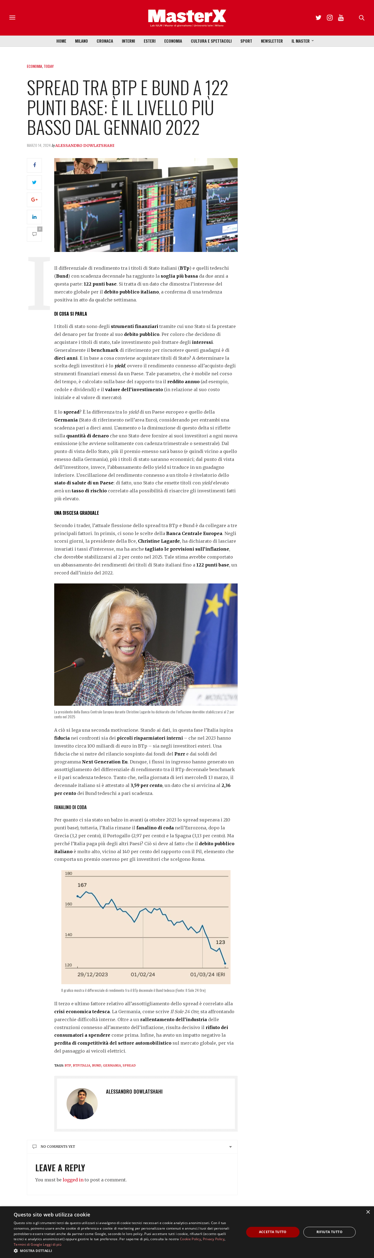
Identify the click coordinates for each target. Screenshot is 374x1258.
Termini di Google (28, 1244)
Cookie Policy (190, 1239)
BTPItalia (81, 1065)
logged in (73, 1180)
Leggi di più (52, 1244)
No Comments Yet (58, 1146)
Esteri (150, 41)
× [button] (368, 1212)
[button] (125, 1250)
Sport (246, 41)
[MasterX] (187, 17)
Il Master (301, 41)
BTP (68, 1065)
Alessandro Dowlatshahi (84, 145)
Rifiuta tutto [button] (330, 1232)
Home (61, 41)
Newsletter (272, 41)
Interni (128, 41)
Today (49, 66)
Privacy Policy (214, 1239)
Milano (81, 41)
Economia (173, 41)
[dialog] (187, 1232)
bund (96, 1065)
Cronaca (105, 41)
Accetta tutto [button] (273, 1232)
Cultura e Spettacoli (211, 41)
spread (129, 1065)
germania (112, 1065)
